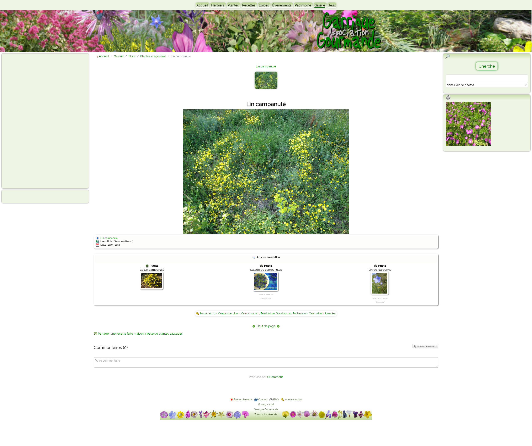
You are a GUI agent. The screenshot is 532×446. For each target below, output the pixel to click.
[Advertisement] (20, 120)
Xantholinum (316, 313)
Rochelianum (300, 313)
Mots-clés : (206, 313)
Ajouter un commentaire (425, 346)
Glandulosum (283, 313)
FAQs (276, 399)
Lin (215, 313)
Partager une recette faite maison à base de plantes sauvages (140, 333)
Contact (262, 399)
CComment (275, 377)
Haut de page (266, 326)
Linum (236, 313)
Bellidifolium (267, 313)
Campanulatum (250, 313)
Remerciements (243, 399)
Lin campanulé (266, 66)
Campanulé (225, 313)
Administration (293, 399)
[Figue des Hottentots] (468, 124)
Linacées (330, 313)
